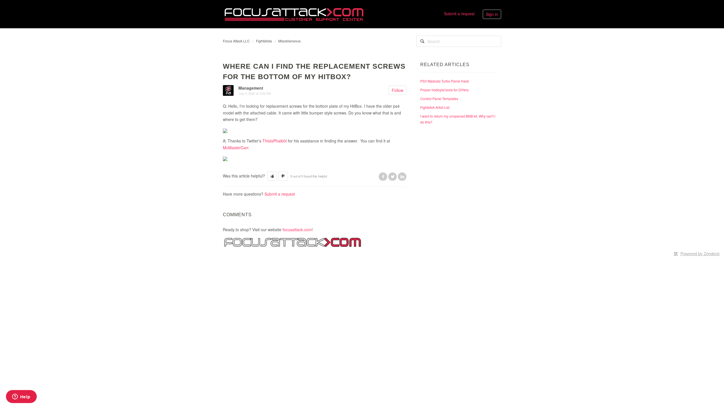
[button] (272, 176)
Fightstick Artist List (434, 107)
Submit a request (459, 13)
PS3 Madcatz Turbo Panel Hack (444, 81)
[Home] (294, 13)
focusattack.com (297, 229)
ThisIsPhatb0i (274, 141)
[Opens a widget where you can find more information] (21, 397)
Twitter (392, 176)
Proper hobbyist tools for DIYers (444, 89)
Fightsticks (264, 40)
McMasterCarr (235, 147)
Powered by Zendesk (700, 253)
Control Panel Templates (439, 98)
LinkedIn (402, 176)
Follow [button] (397, 90)
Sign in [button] (492, 14)
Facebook (383, 176)
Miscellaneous (289, 40)
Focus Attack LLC (236, 40)
